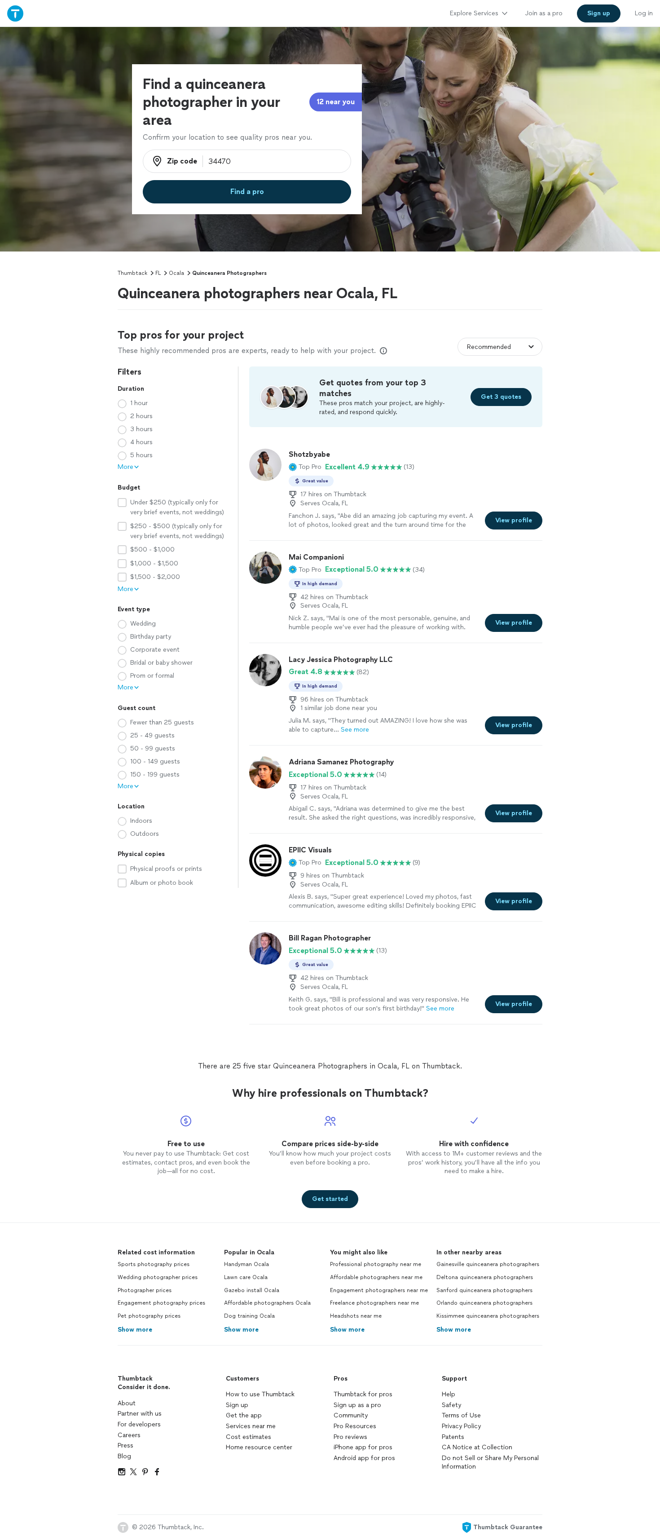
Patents (453, 1437)
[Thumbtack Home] (15, 13)
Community (351, 1415)
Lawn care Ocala (246, 1277)
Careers (129, 1435)
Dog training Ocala (249, 1316)
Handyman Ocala (246, 1264)
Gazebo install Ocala (251, 1290)
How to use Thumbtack (260, 1394)
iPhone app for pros (363, 1447)
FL (158, 273)
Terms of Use (461, 1415)
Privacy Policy (461, 1426)
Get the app (244, 1415)
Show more (135, 1329)
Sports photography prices (153, 1264)
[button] (305, 467)
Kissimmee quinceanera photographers (487, 1316)
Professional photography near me (375, 1264)
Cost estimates (248, 1437)
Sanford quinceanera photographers (484, 1290)
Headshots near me (356, 1316)
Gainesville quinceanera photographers (487, 1264)
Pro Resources (355, 1426)
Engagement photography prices (161, 1303)
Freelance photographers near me (374, 1303)
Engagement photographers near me (379, 1290)
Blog (124, 1456)
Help (448, 1394)
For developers (139, 1424)
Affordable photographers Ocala (267, 1303)
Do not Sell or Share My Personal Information (490, 1462)
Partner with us (140, 1413)
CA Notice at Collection (477, 1447)
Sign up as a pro (357, 1405)
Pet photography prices (149, 1316)
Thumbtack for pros (363, 1394)
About (127, 1403)
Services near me (251, 1426)
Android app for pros (364, 1458)
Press (125, 1445)
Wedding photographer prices (158, 1277)
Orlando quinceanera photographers (484, 1303)
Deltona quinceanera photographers (484, 1277)
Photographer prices (145, 1290)
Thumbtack (132, 273)
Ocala (176, 273)
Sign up (237, 1405)
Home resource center (259, 1447)
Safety (451, 1405)
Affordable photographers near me (376, 1277)
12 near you (336, 101)
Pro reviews (350, 1437)
